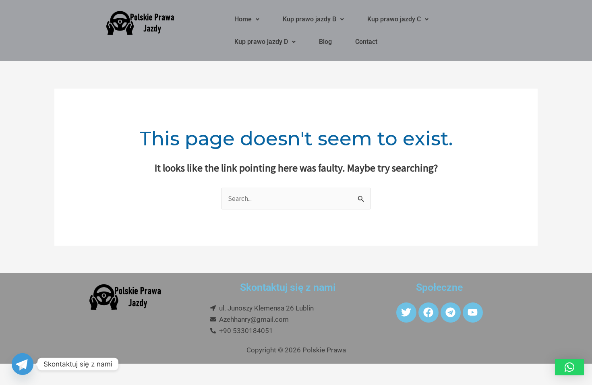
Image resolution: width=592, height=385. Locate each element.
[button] (247, 19)
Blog (325, 42)
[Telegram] (22, 364)
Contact (366, 42)
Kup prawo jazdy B (309, 19)
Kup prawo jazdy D (261, 42)
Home (243, 19)
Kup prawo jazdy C (394, 19)
